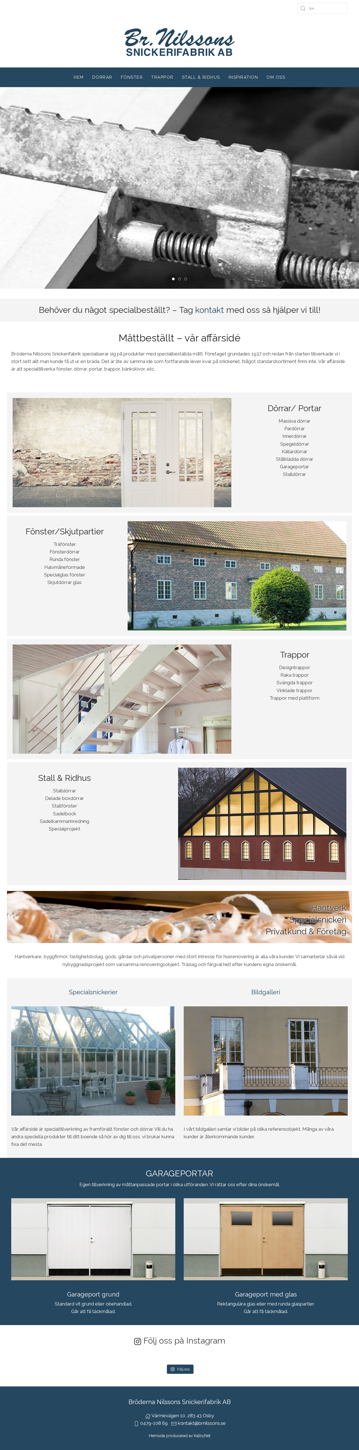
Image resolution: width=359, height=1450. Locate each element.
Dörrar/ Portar (294, 408)
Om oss (275, 77)
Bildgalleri (265, 992)
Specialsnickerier (93, 992)
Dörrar (102, 77)
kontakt (209, 310)
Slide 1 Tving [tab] (174, 279)
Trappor (162, 77)
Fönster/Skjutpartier (65, 531)
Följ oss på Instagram (184, 1341)
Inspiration (243, 77)
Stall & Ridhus (201, 77)
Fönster (132, 77)
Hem (79, 77)
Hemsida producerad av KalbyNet (179, 1435)
